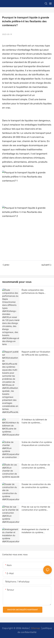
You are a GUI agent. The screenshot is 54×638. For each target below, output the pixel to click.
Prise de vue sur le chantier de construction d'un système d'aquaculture (36, 508)
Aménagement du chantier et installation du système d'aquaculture (35, 531)
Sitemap (36, 628)
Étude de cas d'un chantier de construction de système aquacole (36, 466)
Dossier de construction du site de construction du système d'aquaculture (36, 486)
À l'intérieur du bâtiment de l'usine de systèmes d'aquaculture (34, 421)
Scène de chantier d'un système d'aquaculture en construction (37, 443)
